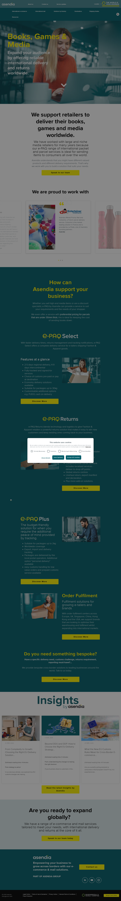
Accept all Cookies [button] (73, 457)
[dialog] (60, 450)
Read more (88, 446)
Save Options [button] (58, 457)
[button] (46, 458)
